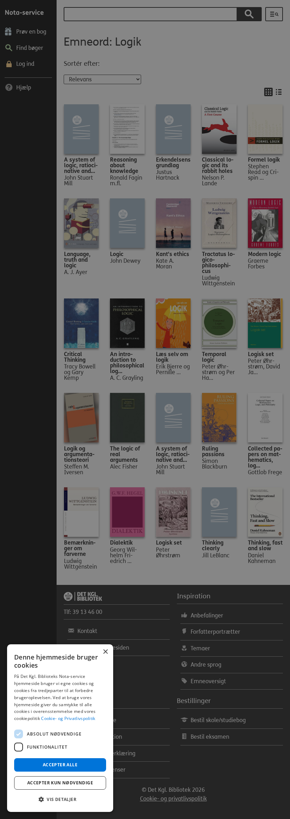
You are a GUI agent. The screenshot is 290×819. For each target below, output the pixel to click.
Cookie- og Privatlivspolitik (68, 718)
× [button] (105, 652)
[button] (60, 799)
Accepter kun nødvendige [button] (60, 783)
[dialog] (60, 728)
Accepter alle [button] (60, 765)
